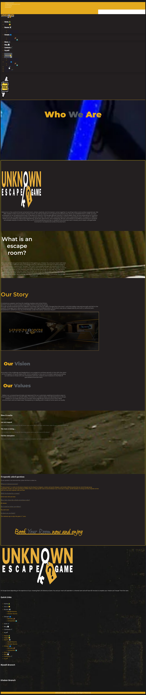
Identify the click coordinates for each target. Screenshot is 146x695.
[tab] (50, 484)
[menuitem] (7, 50)
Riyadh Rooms (12, 612)
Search (96, 12)
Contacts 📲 (8, 47)
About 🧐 (7, 24)
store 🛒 (7, 41)
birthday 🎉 (11, 619)
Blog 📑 (7, 44)
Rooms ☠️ (7, 27)
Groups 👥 (7, 34)
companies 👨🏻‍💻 (13, 39)
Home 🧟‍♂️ (7, 21)
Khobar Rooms (13, 32)
